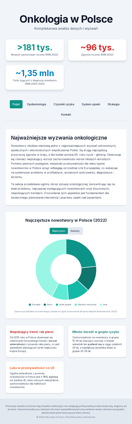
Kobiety (75, 230)
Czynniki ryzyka (64, 104)
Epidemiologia (36, 104)
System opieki (91, 104)
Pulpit (16, 104)
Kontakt (66, 114)
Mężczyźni (58, 230)
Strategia (113, 104)
